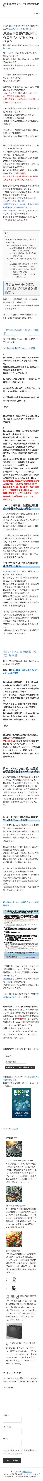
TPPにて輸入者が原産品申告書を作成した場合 (24, 254)
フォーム (7, 978)
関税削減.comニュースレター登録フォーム (26, 275)
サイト (6, 1438)
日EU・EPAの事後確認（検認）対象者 (23, 260)
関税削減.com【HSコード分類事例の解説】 (21, 4)
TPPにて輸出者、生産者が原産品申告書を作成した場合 (24, 249)
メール (7, 1427)
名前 (6, 1415)
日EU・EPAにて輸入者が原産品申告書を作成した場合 (25, 270)
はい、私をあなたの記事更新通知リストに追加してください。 (20, 1452)
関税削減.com (27, 1472)
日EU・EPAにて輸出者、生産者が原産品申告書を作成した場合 (25, 265)
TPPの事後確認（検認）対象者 (21, 245)
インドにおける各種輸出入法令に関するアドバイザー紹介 (21, 1297)
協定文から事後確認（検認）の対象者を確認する (21, 241)
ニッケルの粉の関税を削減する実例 (19, 1160)
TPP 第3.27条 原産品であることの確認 (19, 348)
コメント (8, 1387)
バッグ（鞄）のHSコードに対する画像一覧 (21, 1344)
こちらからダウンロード (21, 29)
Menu (38, 13)
